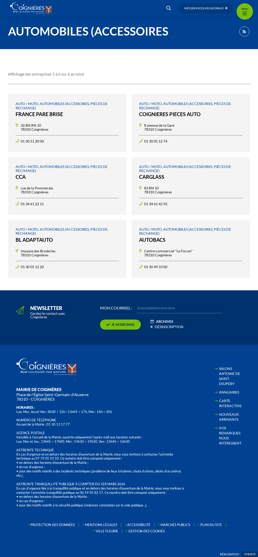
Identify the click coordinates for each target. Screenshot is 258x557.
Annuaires (229, 392)
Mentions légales (101, 525)
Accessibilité (138, 525)
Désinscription (169, 327)
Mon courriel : (116, 308)
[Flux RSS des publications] (244, 31)
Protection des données (52, 525)
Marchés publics (175, 525)
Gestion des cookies (146, 531)
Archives (164, 321)
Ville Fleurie (107, 531)
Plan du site (211, 525)
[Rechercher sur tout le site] (169, 8)
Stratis (249, 554)
